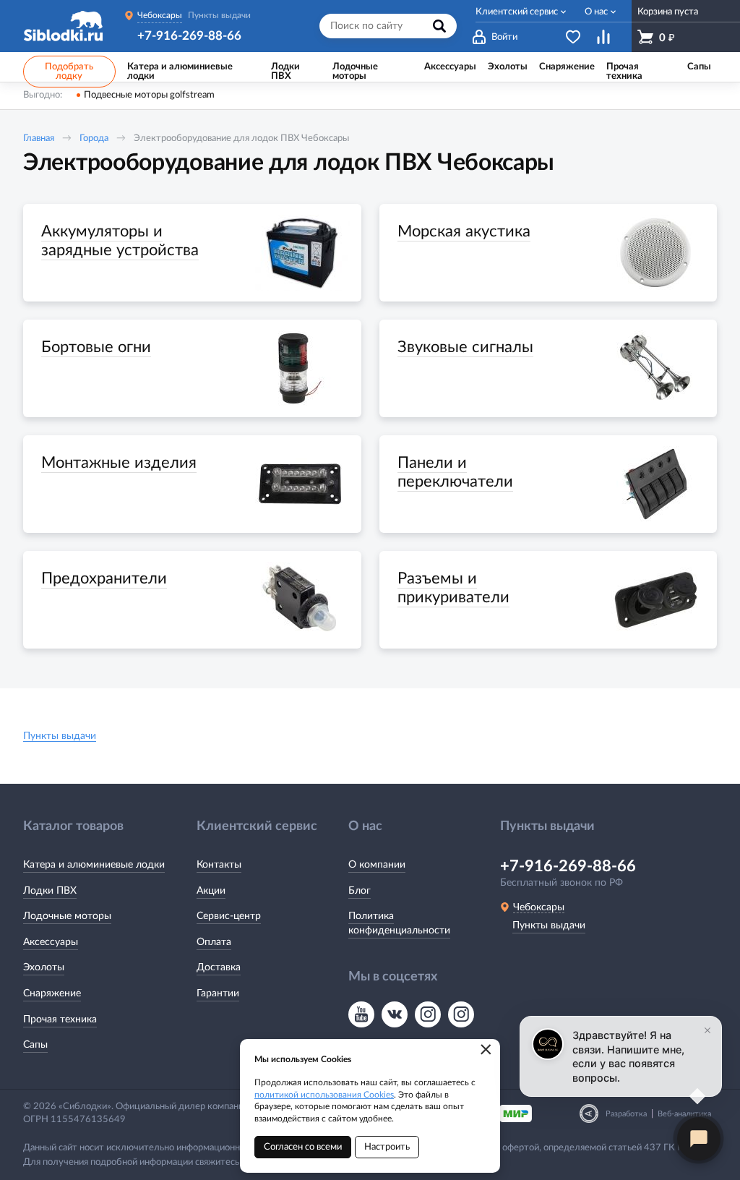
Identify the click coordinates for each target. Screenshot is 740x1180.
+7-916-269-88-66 (189, 36)
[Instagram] (428, 1014)
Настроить (387, 1147)
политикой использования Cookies (324, 1094)
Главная (38, 138)
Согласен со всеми (303, 1147)
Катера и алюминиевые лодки (94, 865)
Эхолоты (43, 967)
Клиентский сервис (517, 12)
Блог (359, 891)
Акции (211, 891)
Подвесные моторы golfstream (149, 95)
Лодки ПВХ (50, 891)
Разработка (626, 1114)
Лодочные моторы (67, 916)
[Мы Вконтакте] (395, 1014)
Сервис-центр (229, 916)
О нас (596, 12)
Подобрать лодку (69, 71)
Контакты (219, 865)
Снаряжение (52, 993)
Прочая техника (60, 1019)
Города (93, 138)
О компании (376, 865)
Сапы (35, 1045)
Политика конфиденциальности (399, 923)
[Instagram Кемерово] (461, 1014)
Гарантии (218, 993)
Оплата (214, 942)
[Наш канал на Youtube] (361, 1014)
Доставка (219, 967)
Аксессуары (50, 942)
